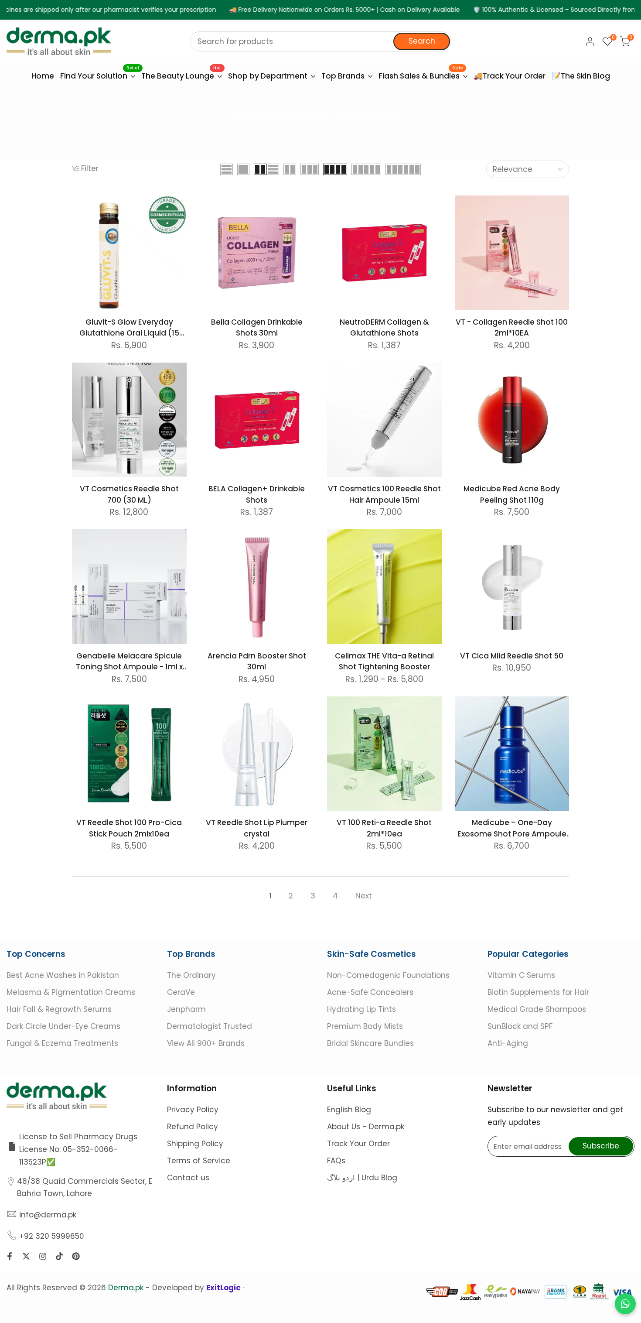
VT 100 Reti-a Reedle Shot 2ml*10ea (384, 828)
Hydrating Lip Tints (361, 1009)
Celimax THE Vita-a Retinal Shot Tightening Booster (384, 661)
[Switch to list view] (226, 169)
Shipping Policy (195, 1143)
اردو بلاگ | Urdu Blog (362, 1177)
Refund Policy (192, 1126)
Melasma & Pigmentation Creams (71, 992)
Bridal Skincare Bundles (370, 1043)
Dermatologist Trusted (209, 1026)
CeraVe (181, 992)
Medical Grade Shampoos (537, 1009)
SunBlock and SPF (520, 1026)
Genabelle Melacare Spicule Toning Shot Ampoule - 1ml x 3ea (129, 662)
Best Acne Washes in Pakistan (63, 975)
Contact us (188, 1177)
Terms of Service (198, 1160)
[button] (77, 205)
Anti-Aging (508, 1043)
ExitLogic (224, 1287)
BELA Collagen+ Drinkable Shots (256, 494)
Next (363, 896)
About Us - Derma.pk (365, 1126)
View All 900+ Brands (206, 1043)
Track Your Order (358, 1143)
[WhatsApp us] (625, 1303)
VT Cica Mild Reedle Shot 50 (511, 656)
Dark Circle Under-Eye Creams (63, 1026)
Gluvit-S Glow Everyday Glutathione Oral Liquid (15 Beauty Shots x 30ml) (129, 328)
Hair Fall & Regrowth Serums (59, 1009)
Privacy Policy (192, 1109)
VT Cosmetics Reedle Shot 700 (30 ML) (129, 494)
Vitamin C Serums (521, 975)
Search (422, 41)
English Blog (349, 1109)
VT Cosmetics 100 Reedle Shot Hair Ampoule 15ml (384, 494)
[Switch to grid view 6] (403, 169)
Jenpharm (186, 1009)
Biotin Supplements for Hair (538, 992)
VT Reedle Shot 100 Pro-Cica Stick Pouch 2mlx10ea (129, 828)
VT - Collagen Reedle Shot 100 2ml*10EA (512, 328)
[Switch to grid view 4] (335, 169)
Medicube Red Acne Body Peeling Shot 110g (512, 494)
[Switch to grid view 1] (243, 169)
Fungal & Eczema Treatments (62, 1043)
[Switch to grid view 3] (309, 169)
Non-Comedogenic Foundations (388, 975)
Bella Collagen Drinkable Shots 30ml (257, 328)
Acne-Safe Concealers (370, 992)
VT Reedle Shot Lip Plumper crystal (256, 828)
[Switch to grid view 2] (260, 169)
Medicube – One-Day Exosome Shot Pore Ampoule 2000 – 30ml (511, 828)
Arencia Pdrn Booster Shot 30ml (257, 661)
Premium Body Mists (365, 1026)
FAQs (336, 1160)
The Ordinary (191, 975)
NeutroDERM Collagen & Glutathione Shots (384, 328)
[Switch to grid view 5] (366, 169)
